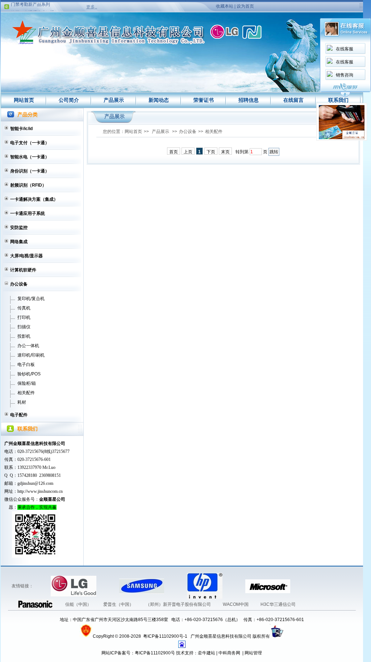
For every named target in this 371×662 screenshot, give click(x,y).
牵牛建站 (206, 652)
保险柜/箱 (26, 383)
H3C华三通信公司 (278, 604)
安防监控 (19, 227)
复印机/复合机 (31, 298)
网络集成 (19, 241)
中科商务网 (229, 652)
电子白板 (26, 364)
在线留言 (293, 100)
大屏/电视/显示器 (26, 255)
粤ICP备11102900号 (155, 652)
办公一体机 (28, 345)
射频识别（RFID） (28, 185)
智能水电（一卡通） (29, 156)
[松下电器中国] (301, 585)
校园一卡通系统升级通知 (35, 9)
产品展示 (114, 100)
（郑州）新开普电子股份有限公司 (179, 604)
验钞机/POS (29, 373)
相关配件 (26, 392)
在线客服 (344, 48)
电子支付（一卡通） (29, 142)
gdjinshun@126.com (35, 483)
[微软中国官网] (234, 585)
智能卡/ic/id (21, 128)
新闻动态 (159, 100)
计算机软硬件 (23, 269)
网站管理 (253, 652)
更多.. (91, 6)
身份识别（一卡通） (29, 171)
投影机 (23, 336)
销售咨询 (344, 75)
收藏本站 (224, 6)
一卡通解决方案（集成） (34, 199)
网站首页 (24, 100)
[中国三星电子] (108, 585)
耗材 (21, 402)
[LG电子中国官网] (39, 585)
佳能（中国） (78, 604)
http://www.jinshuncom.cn (40, 491)
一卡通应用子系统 (27, 213)
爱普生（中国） (119, 604)
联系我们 (338, 100)
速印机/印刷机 (31, 355)
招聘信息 (248, 100)
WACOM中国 (236, 604)
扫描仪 (23, 326)
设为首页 (245, 6)
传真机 (23, 308)
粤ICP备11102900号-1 (165, 636)
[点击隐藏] (345, 95)
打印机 (23, 317)
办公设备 (19, 284)
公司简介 (69, 100)
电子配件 (19, 414)
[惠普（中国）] (176, 585)
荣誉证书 (203, 100)
